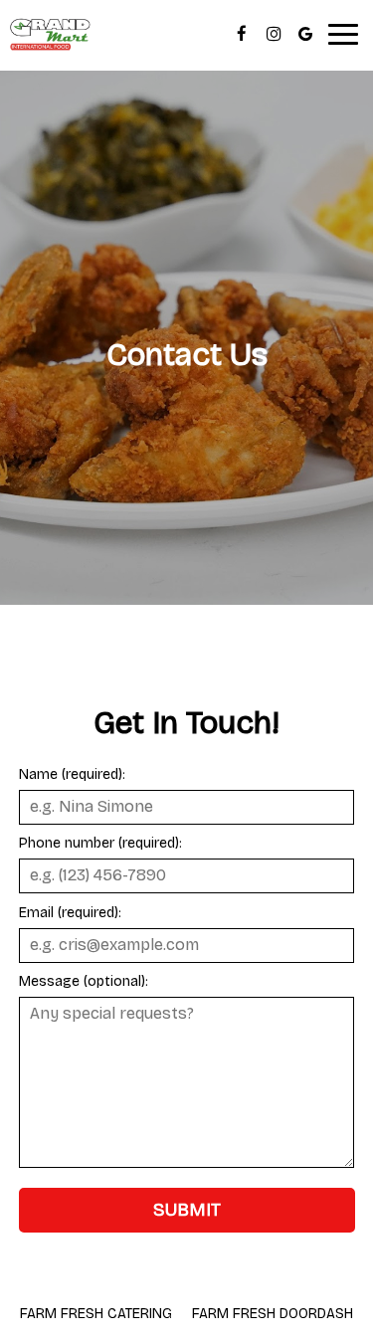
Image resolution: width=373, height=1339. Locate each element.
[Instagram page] (273, 34)
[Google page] (305, 34)
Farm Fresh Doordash (272, 1313)
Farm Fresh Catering (96, 1313)
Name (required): (72, 774)
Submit (187, 1210)
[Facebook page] (242, 34)
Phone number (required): (100, 843)
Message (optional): (83, 981)
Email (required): (70, 912)
